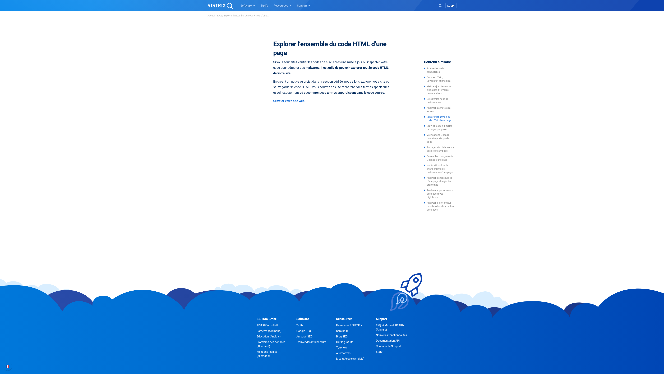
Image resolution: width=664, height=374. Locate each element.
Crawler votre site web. (289, 101)
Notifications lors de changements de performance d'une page (440, 169)
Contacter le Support (388, 346)
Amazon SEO (304, 336)
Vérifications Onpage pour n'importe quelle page (438, 138)
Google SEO (303, 331)
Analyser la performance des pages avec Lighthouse (440, 194)
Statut (379, 351)
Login (451, 6)
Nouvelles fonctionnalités (391, 335)
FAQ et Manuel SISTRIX (390, 327)
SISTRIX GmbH (267, 319)
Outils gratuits (344, 342)
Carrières (269, 331)
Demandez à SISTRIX (349, 325)
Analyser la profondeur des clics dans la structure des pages (440, 206)
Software (246, 5)
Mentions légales (267, 354)
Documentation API (388, 340)
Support (302, 5)
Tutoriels (341, 347)
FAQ (219, 15)
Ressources (281, 5)
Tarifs (264, 5)
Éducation (269, 336)
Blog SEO (342, 336)
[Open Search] (440, 5)
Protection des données (271, 344)
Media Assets (350, 358)
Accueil (211, 15)
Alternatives (343, 353)
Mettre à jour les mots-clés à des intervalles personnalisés (439, 90)
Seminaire (342, 331)
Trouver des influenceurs (311, 342)
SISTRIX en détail (267, 325)
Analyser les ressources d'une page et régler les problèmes (439, 181)
